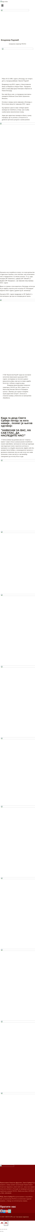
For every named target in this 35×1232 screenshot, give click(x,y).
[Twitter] (4, 1211)
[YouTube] (6, 1211)
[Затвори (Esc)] (6, 1229)
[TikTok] (9, 1211)
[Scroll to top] (2, 1223)
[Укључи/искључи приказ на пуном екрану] (2, 1229)
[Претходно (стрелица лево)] (0, 1231)
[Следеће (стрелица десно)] (2, 1231)
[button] (17, 6)
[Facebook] (1, 1211)
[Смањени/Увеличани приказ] (0, 1229)
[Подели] (4, 1229)
